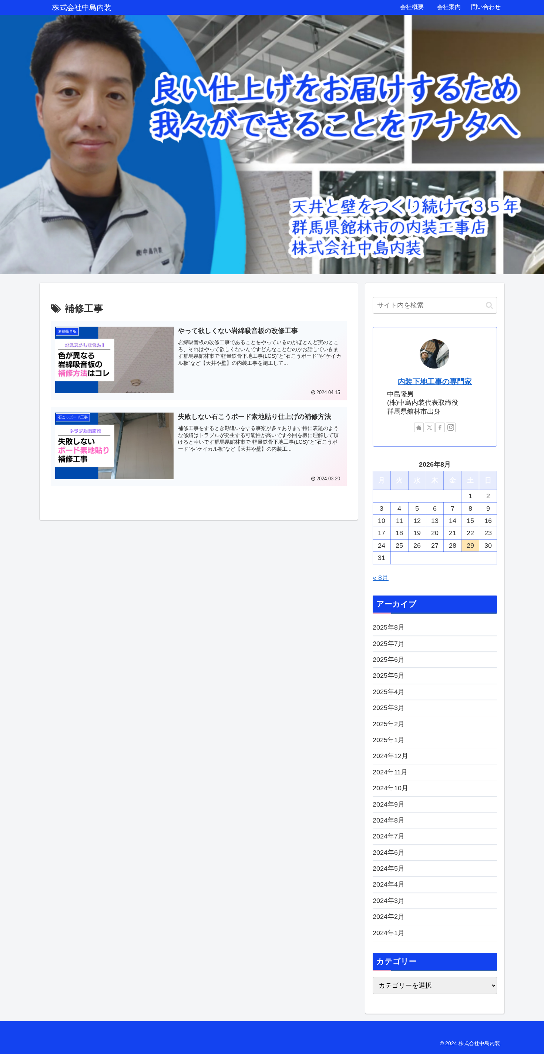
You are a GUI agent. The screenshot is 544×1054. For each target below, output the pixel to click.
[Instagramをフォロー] (451, 427)
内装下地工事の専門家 (435, 381)
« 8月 (381, 577)
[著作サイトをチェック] (419, 427)
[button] (489, 305)
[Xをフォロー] (429, 427)
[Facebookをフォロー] (440, 427)
